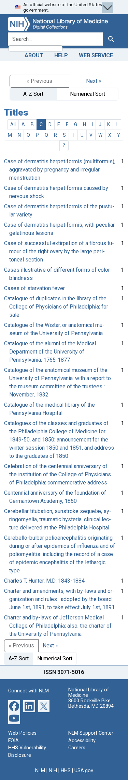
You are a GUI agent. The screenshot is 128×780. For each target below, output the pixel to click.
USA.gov (83, 771)
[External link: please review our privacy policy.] (14, 706)
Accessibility (82, 741)
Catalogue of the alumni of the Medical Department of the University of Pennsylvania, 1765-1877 (50, 351)
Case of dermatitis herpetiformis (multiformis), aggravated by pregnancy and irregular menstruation (59, 169)
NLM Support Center (90, 733)
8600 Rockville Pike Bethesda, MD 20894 (91, 703)
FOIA (13, 741)
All (13, 124)
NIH (53, 771)
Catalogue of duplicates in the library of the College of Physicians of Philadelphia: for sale (56, 306)
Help (61, 55)
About (34, 55)
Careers (76, 748)
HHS (66, 771)
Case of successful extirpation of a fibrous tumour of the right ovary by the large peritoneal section (59, 251)
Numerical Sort (87, 94)
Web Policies (22, 733)
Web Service (96, 55)
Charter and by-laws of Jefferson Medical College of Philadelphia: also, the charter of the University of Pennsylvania (58, 625)
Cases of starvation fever (34, 288)
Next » (93, 81)
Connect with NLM (28, 691)
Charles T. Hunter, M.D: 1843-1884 (44, 581)
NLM (40, 771)
